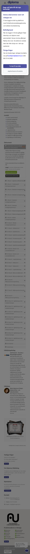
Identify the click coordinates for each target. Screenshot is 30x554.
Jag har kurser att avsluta (15, 71)
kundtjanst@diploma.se (15, 56)
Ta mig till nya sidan (15, 66)
